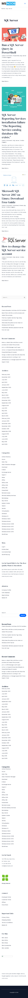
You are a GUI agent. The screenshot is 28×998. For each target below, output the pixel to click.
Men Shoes (5, 942)
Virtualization (5, 511)
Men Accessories (6, 945)
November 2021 (6, 377)
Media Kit (4, 597)
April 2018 (4, 444)
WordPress (5, 534)
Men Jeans (5, 937)
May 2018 (4, 441)
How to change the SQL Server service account (14, 250)
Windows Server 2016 (8, 529)
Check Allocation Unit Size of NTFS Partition (14, 310)
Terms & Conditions (7, 922)
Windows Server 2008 (8, 524)
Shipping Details (6, 920)
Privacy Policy (5, 917)
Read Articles (5, 595)
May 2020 (4, 392)
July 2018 (4, 436)
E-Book (21, 205)
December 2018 (6, 423)
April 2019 (4, 413)
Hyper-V (4, 475)
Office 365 (4, 487)
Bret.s (3, 342)
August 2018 (5, 434)
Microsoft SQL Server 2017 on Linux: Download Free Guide (13, 196)
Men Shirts (5, 940)
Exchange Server (6, 472)
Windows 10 (5, 516)
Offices (4, 902)
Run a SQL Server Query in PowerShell (13, 48)
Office (3, 480)
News (3, 477)
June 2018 (4, 439)
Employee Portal (6, 897)
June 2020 (5, 390)
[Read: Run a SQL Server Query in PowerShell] (14, 34)
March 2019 (5, 415)
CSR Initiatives (6, 592)
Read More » (5, 81)
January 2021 (5, 385)
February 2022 (6, 374)
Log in (3, 546)
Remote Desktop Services (9, 495)
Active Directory (6, 456)
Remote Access (6, 493)
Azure (3, 459)
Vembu (4, 508)
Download (16, 205)
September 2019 (6, 403)
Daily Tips (4, 462)
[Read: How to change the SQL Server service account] (14, 239)
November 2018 (6, 426)
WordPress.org (6, 554)
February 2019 (6, 418)
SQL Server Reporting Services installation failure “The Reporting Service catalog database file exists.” (14, 126)
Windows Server (6, 521)
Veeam (4, 505)
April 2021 (4, 382)
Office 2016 (5, 482)
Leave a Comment (7, 55)
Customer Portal (6, 899)
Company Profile (6, 590)
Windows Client (6, 518)
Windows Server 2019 (8, 531)
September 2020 (6, 387)
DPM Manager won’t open (13, 347)
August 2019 (5, 405)
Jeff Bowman (5, 359)
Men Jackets (5, 948)
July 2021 (4, 379)
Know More (5, 904)
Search (4, 612)
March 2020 (5, 395)
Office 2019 (5, 485)
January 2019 (5, 421)
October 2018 (5, 428)
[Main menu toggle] (25, 3)
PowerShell (16, 55)
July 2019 (4, 408)
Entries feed (5, 549)
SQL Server (23, 55)
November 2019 (6, 400)
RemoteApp (5, 498)
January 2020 (5, 397)
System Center (6, 503)
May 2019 (4, 410)
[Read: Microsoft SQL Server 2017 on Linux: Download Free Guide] (14, 180)
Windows (4, 513)
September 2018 (6, 431)
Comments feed (6, 552)
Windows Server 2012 (8, 526)
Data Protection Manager (9, 464)
